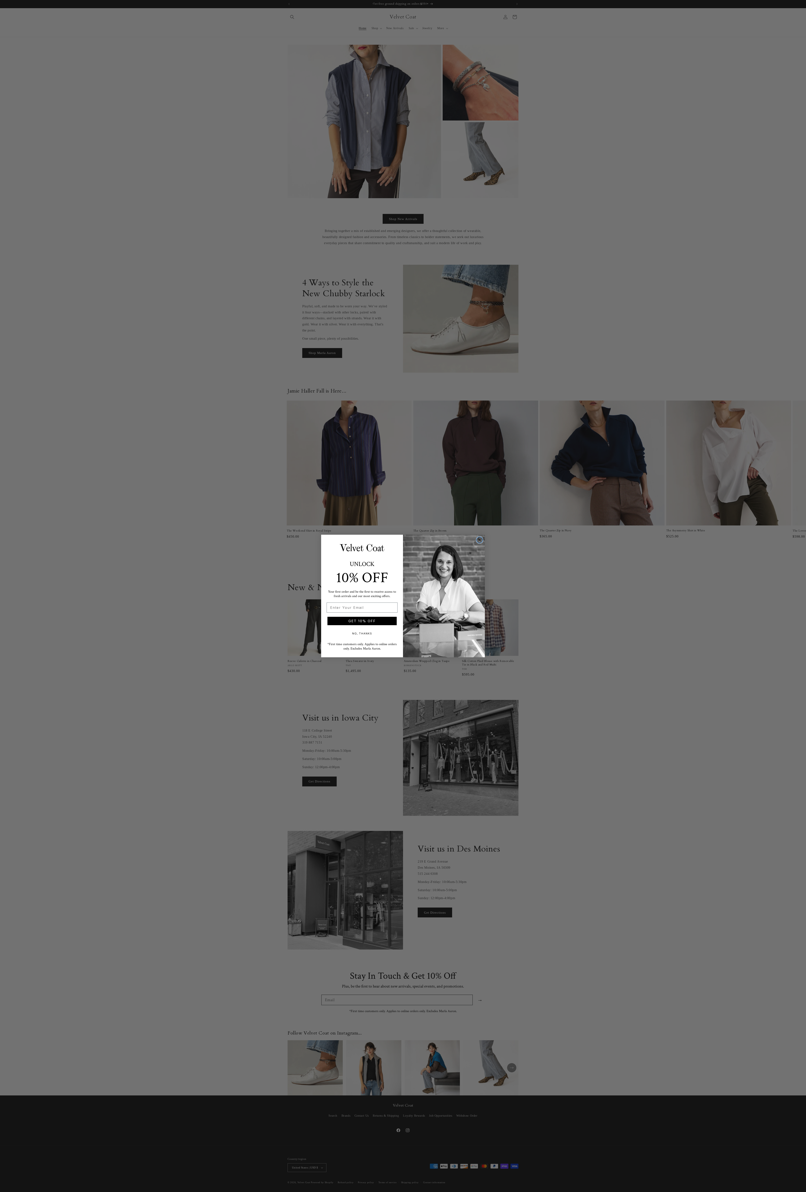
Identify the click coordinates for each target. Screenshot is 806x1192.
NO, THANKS (362, 633)
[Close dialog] (479, 540)
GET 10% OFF (362, 621)
